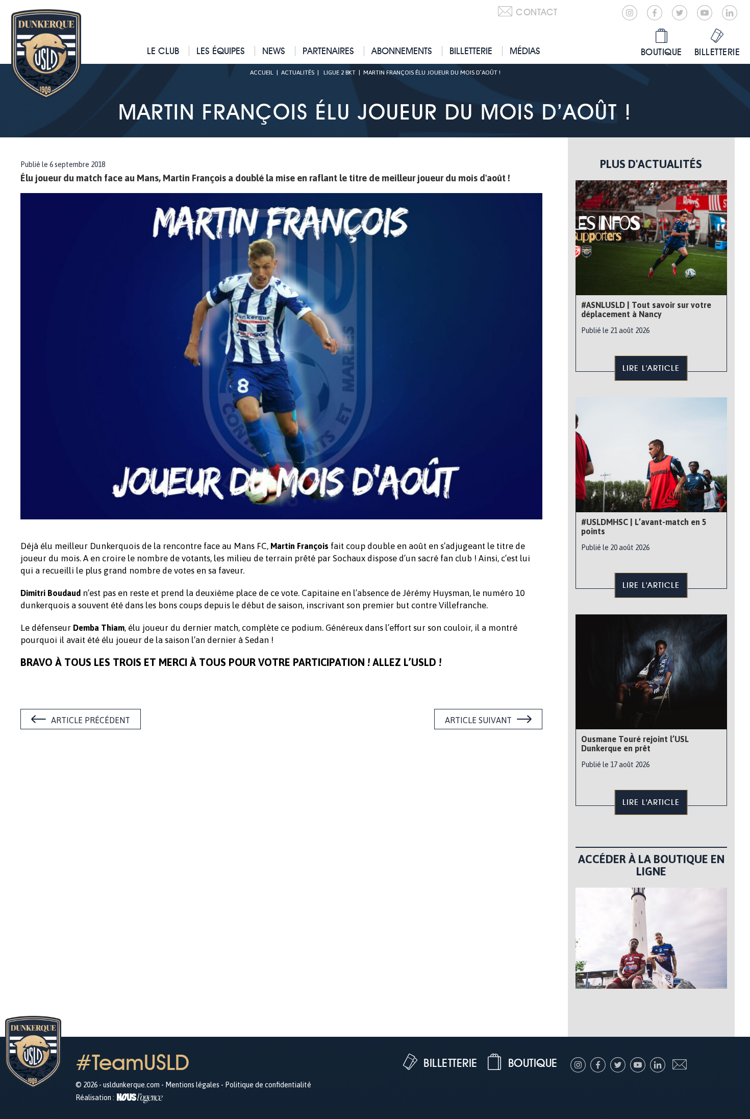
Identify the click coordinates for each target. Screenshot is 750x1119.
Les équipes (220, 50)
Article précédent (90, 720)
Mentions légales (192, 1085)
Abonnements (401, 50)
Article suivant (478, 720)
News (273, 50)
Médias (525, 50)
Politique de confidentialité (268, 1085)
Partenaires (328, 50)
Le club (163, 50)
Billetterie (470, 50)
